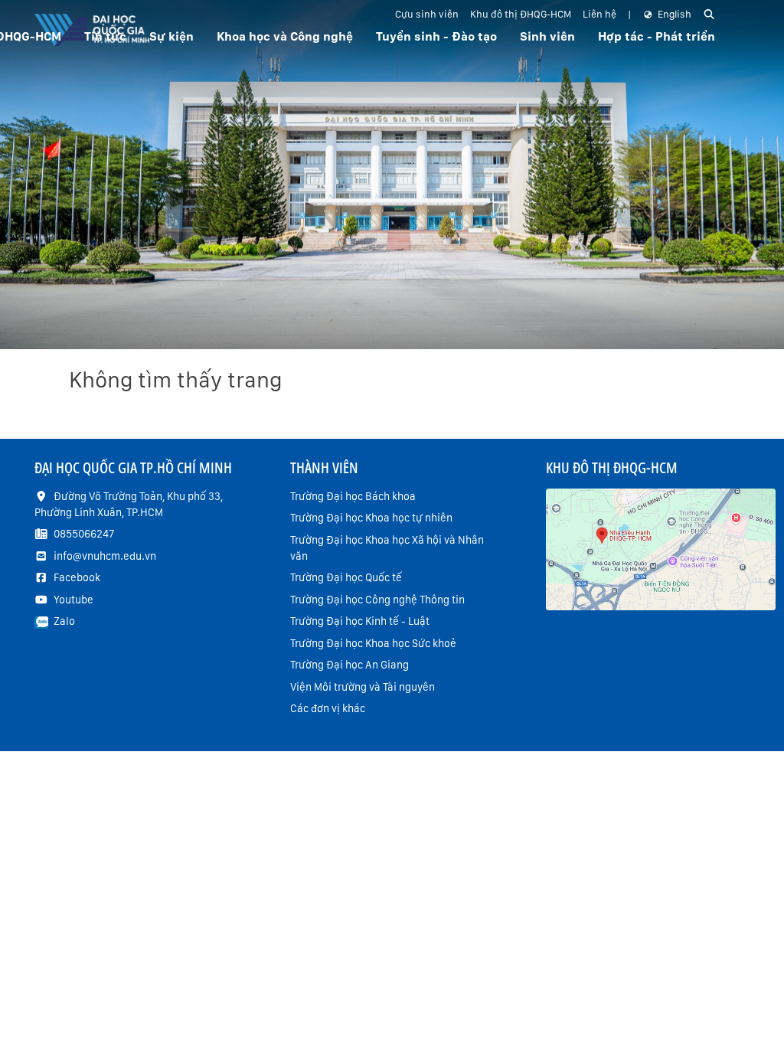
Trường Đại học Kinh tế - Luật (360, 621)
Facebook (77, 577)
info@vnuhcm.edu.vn (105, 556)
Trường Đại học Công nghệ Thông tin (377, 599)
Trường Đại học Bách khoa (353, 496)
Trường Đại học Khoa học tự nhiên (371, 518)
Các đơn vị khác (327, 708)
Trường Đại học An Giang (349, 665)
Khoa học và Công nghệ (285, 36)
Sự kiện (171, 36)
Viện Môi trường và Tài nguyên (362, 687)
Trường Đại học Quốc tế (346, 577)
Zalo (64, 621)
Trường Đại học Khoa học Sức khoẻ (373, 643)
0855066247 (84, 534)
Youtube (73, 599)
